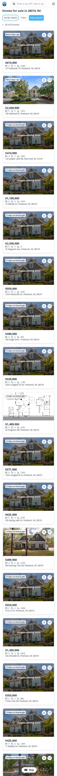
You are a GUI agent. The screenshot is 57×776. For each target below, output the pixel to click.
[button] (53, 4)
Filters (23, 18)
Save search (36, 17)
